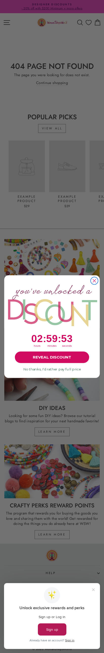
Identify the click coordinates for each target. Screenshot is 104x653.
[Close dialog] (94, 280)
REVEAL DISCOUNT (52, 357)
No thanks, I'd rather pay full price (52, 369)
